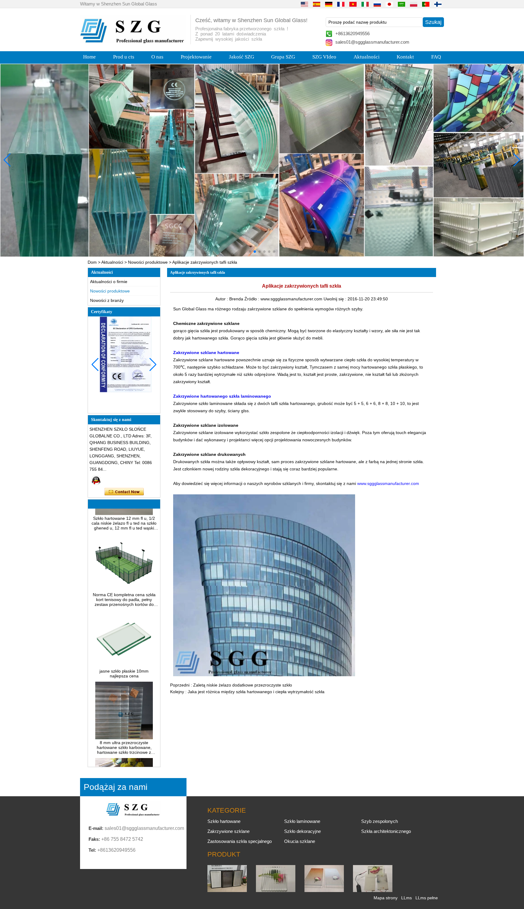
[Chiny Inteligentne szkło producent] (372, 890)
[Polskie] (413, 4)
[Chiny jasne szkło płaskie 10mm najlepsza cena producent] (124, 651)
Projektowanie (196, 57)
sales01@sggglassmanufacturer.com (372, 42)
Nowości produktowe (148, 262)
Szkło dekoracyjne (302, 831)
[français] (340, 4)
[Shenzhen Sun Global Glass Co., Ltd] (133, 41)
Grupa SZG (283, 57)
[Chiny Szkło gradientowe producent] (324, 890)
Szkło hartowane (223, 821)
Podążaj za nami (115, 787)
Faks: (94, 839)
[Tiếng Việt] (353, 4)
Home (89, 57)
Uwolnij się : (336, 298)
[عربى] (401, 4)
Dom (92, 262)
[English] (304, 4)
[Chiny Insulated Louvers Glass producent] (227, 890)
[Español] (316, 4)
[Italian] (365, 4)
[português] (425, 4)
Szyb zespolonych (379, 821)
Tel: (92, 850)
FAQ (436, 57)
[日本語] (389, 4)
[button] (250, 251)
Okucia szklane (299, 841)
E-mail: (96, 828)
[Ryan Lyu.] (96, 480)
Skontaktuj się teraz (124, 492)
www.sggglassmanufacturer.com (388, 483)
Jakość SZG (241, 57)
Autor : (222, 298)
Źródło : (252, 298)
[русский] (377, 4)
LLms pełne (426, 897)
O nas (157, 57)
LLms (406, 897)
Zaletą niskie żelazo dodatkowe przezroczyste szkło (242, 685)
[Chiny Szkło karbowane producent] (275, 890)
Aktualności (367, 57)
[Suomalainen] (438, 4)
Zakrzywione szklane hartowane (206, 352)
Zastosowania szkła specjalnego (239, 841)
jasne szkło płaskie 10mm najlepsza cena (124, 659)
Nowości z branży (107, 300)
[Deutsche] (328, 4)
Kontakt (405, 57)
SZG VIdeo (324, 57)
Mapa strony (386, 897)
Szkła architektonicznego (386, 831)
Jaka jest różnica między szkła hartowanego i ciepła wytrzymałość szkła (256, 691)
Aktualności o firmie (108, 281)
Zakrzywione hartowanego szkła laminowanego (222, 396)
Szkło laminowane (302, 821)
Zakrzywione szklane (228, 831)
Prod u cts (123, 57)
